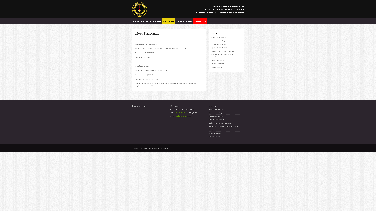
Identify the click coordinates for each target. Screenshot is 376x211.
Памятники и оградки (219, 44)
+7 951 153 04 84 (179, 113)
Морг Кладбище (168, 21)
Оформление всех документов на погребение (224, 126)
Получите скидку (200, 21)
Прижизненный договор (219, 48)
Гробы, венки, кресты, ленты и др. (223, 51)
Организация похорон (219, 37)
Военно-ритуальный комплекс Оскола (156, 148)
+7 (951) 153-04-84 (219, 6)
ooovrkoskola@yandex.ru (182, 116)
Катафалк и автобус (218, 60)
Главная (136, 21)
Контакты (144, 21)
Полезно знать (155, 21)
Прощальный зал (217, 67)
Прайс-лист (180, 21)
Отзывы (189, 21)
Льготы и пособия (218, 63)
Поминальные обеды (219, 41)
